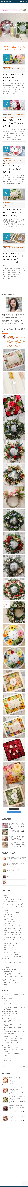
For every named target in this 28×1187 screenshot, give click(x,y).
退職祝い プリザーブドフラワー (12, 950)
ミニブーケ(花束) (8, 919)
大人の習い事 (5, 967)
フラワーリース (8, 917)
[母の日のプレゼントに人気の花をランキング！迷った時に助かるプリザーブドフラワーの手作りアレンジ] (14, 238)
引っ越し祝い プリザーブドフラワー (13, 937)
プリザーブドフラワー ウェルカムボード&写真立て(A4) (14, 1008)
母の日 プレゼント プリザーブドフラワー (14, 940)
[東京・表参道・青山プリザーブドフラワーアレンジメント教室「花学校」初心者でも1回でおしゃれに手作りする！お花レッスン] (14, 10)
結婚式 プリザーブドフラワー (10, 980)
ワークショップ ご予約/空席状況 (13, 1053)
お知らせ (4, 895)
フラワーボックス (9, 914)
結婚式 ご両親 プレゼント (9, 969)
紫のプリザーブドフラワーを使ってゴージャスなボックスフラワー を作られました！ (16, 875)
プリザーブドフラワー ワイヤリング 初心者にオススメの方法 (17, 837)
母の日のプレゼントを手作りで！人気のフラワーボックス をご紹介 (13, 77)
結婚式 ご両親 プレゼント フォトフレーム (15, 977)
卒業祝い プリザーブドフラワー (12, 935)
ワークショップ (6, 965)
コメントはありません (8, 71)
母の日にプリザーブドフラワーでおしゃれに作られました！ (13, 169)
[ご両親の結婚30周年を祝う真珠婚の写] (14, 360)
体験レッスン (7, 923)
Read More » (5, 1084)
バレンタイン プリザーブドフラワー (13, 928)
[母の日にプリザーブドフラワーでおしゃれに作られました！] (14, 150)
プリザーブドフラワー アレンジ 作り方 (12, 904)
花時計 (6, 1001)
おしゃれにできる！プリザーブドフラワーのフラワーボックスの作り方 (17, 825)
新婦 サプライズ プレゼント (12, 982)
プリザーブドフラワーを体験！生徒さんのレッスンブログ (13, 957)
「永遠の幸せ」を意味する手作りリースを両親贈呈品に (17, 830)
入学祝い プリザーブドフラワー (12, 930)
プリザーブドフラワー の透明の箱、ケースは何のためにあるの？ (17, 844)
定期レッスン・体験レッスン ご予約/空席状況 (14, 1050)
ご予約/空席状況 (6, 1045)
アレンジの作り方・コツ (8, 1018)
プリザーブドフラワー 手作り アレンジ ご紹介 (13, 907)
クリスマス (5, 897)
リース (6, 1005)
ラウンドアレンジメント (10, 1013)
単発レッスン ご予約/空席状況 (12, 1047)
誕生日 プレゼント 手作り (11, 947)
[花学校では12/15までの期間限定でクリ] (14, 612)
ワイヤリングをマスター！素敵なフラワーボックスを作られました (17, 1097)
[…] (15, 93)
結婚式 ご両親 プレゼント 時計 (12, 974)
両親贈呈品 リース (9, 972)
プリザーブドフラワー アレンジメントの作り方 (14, 1021)
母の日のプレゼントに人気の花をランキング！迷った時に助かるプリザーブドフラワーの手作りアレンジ (13, 259)
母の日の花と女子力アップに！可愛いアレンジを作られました (13, 123)
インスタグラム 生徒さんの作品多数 (12, 1043)
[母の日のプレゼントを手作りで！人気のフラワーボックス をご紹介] (14, 59)
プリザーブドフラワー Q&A (10, 954)
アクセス (4, 1055)
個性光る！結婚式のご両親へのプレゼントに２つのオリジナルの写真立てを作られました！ (16, 858)
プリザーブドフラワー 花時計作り (13, 962)
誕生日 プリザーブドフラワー (12, 945)
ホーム (4, 1058)
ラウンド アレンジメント (10, 921)
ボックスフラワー (9, 1003)
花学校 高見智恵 (7, 67)
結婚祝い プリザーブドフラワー (13, 943)
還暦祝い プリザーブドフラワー (12, 952)
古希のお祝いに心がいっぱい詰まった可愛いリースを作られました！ (17, 1088)
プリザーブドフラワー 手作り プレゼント (13, 926)
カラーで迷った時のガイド (11, 902)
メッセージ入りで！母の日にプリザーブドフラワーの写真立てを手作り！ (13, 212)
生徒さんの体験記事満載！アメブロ (13, 1040)
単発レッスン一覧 (7, 998)
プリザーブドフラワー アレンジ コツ (12, 899)
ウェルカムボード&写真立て (11, 912)
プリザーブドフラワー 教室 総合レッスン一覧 (14, 995)
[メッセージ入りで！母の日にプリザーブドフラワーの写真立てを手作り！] (14, 194)
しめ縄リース (7, 910)
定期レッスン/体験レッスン (9, 1011)
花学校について (8, 1060)
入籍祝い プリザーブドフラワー (13, 932)
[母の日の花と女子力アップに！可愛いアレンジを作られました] (14, 104)
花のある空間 (5, 984)
